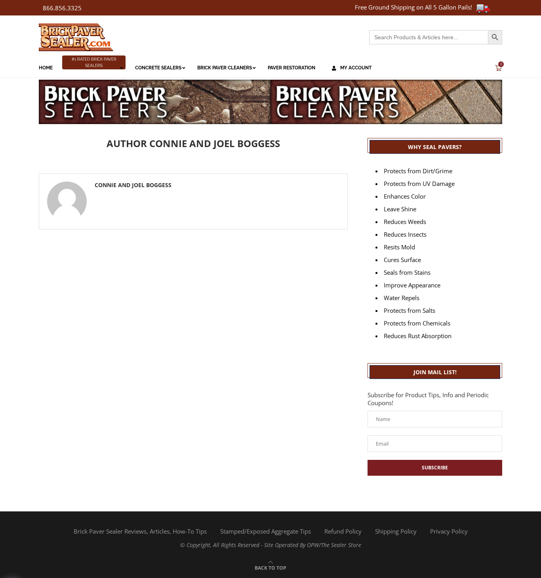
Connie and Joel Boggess (133, 185)
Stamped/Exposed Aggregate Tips (265, 531)
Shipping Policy (396, 531)
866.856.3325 (62, 8)
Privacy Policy (449, 531)
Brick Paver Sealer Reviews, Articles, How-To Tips (140, 531)
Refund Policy (343, 531)
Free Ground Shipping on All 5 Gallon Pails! (413, 7)
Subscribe (435, 467)
